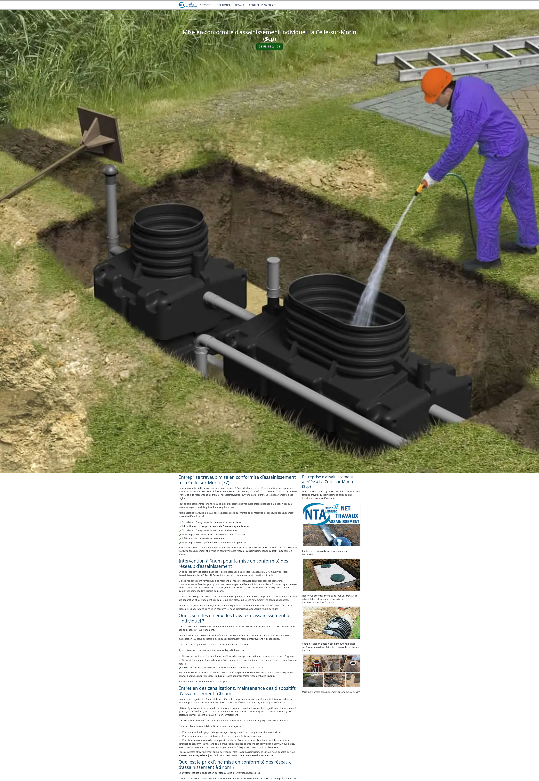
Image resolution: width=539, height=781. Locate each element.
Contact (254, 5)
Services (205, 5)
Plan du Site (268, 5)
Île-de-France (223, 5)
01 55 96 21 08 (269, 46)
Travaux (240, 5)
